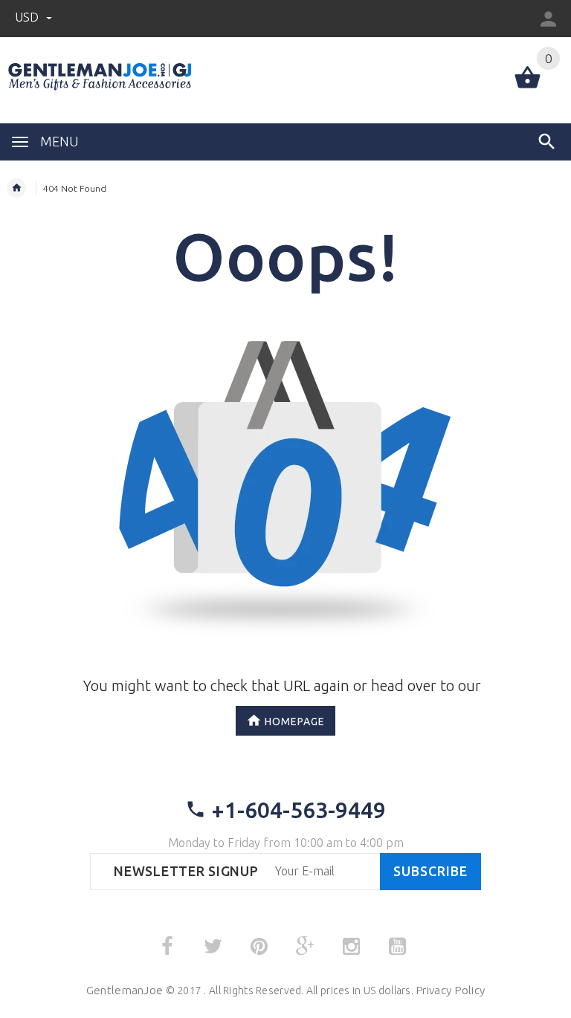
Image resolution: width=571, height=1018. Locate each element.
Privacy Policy (450, 990)
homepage (295, 721)
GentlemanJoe (124, 990)
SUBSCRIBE (430, 871)
